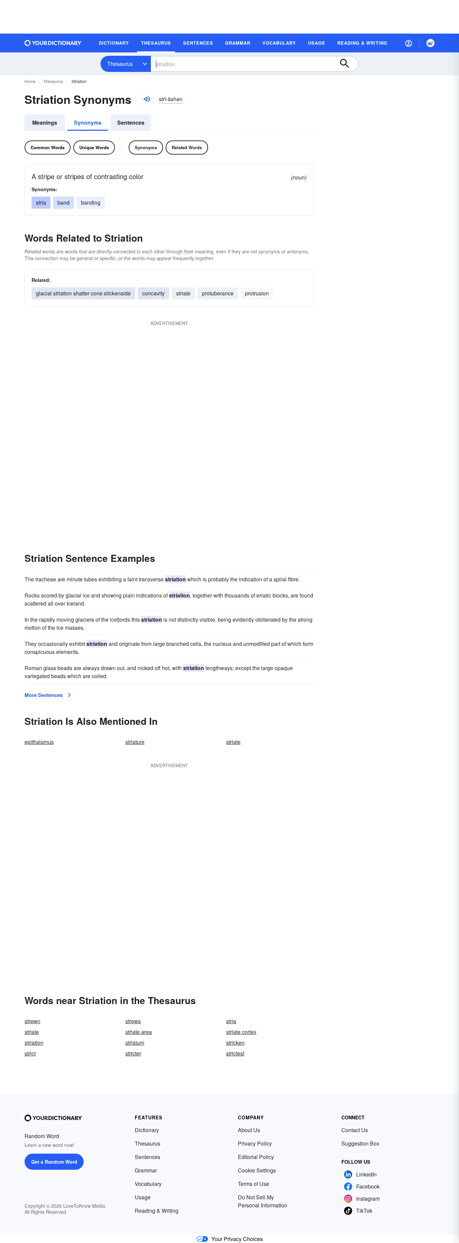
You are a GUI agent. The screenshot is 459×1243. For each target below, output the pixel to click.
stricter (133, 1053)
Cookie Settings (257, 1170)
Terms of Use (253, 1184)
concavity (153, 293)
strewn (32, 1021)
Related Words (187, 147)
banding (90, 202)
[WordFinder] (430, 43)
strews (133, 1021)
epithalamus (39, 742)
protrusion (257, 293)
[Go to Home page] (53, 43)
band (63, 202)
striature (134, 742)
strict (30, 1053)
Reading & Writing (156, 1210)
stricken (235, 1042)
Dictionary (147, 1130)
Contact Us (354, 1130)
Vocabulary (148, 1184)
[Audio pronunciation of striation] (146, 99)
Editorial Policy (256, 1157)
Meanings (44, 122)
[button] (409, 43)
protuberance (218, 293)
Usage (143, 1197)
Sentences (130, 122)
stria (41, 202)
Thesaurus (120, 64)
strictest (235, 1053)
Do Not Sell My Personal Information (262, 1201)
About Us (249, 1130)
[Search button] (348, 63)
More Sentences (43, 695)
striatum (134, 1042)
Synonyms (87, 122)
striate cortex (241, 1032)
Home (30, 81)
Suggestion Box (360, 1143)
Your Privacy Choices (237, 1239)
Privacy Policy (255, 1143)
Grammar (146, 1170)
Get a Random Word (54, 1161)
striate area (138, 1032)
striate (183, 293)
